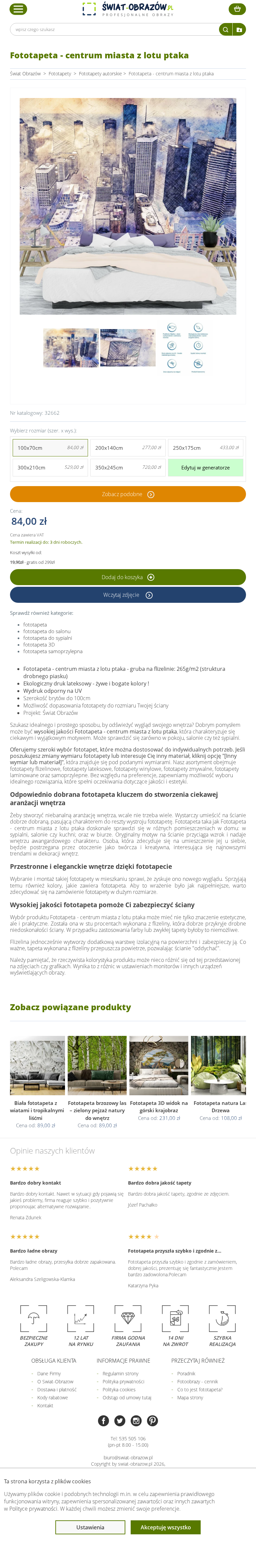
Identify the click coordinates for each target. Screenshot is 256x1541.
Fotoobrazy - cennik (197, 1381)
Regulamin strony (120, 1373)
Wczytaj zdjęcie (122, 594)
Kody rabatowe (52, 1397)
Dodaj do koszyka (123, 577)
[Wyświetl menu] (18, 9)
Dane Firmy (49, 1373)
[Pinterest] (152, 1421)
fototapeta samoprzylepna (53, 651)
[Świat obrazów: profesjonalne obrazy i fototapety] (128, 9)
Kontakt (45, 1405)
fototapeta (35, 624)
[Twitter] (120, 1421)
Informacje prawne (123, 1360)
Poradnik (186, 1373)
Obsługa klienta (53, 1360)
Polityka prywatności (123, 1381)
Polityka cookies (119, 1389)
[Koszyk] (237, 9)
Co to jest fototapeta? (200, 1389)
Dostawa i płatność (57, 1389)
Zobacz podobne (122, 494)
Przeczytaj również (198, 1360)
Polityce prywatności (33, 1508)
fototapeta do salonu (47, 631)
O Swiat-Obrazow (55, 1381)
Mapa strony (190, 1397)
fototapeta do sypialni (47, 637)
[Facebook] (103, 1421)
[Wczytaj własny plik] (239, 29)
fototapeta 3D (39, 644)
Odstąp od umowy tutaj (127, 1397)
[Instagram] (136, 1421)
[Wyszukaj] (225, 29)
